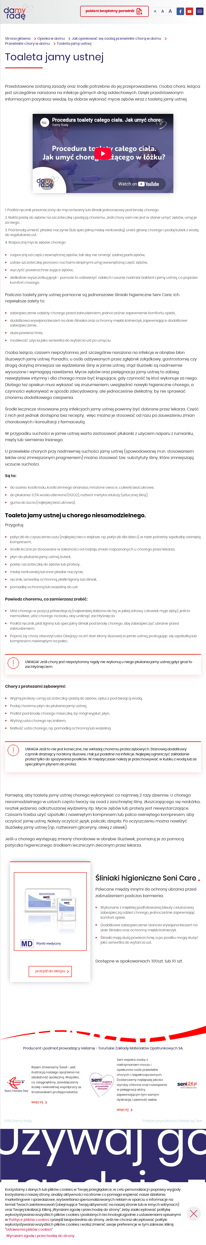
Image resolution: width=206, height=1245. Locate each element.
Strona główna (17, 38)
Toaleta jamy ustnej (74, 43)
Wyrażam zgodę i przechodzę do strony (40, 1236)
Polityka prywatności (160, 1121)
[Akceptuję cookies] (194, 1214)
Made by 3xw (191, 1121)
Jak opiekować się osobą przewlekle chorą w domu (116, 38)
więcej (37, 1102)
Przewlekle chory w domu (27, 43)
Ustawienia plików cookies (29, 1229)
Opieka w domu (51, 38)
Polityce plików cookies (29, 1220)
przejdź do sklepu (50, 971)
